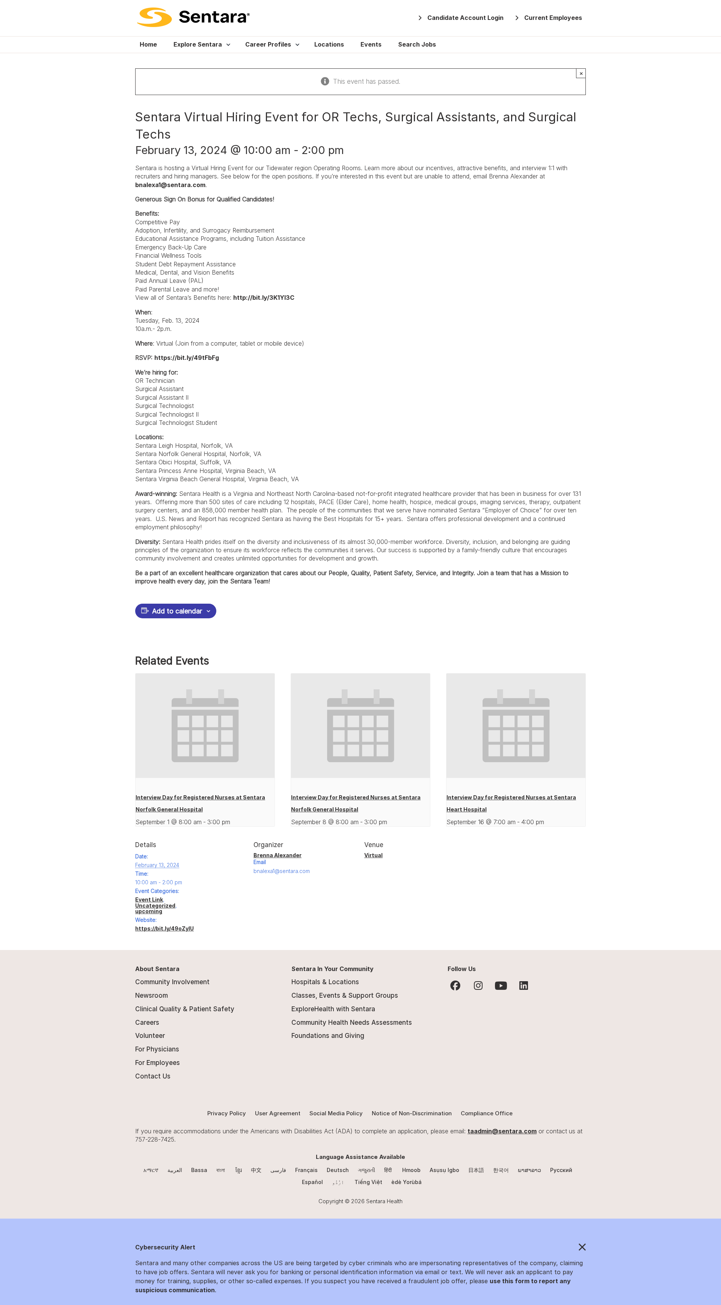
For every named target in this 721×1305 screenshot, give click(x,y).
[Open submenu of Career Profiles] (296, 45)
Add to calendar (177, 611)
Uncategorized (155, 905)
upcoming (148, 911)
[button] (360, 1247)
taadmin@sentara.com (502, 1131)
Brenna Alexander (277, 855)
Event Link (149, 899)
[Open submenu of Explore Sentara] (226, 45)
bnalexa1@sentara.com (170, 185)
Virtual (373, 855)
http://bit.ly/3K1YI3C (263, 297)
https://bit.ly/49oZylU (164, 928)
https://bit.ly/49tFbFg (186, 357)
